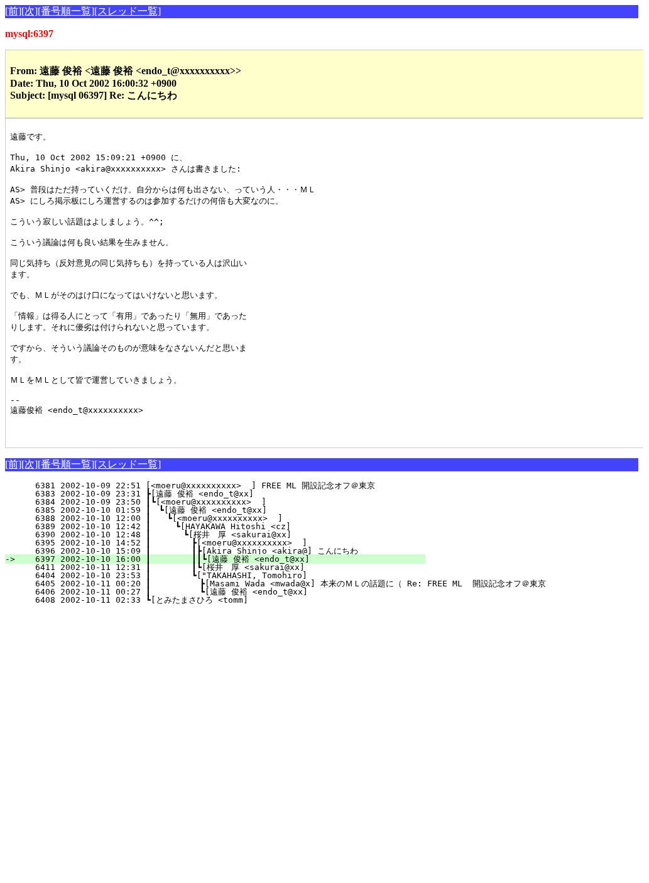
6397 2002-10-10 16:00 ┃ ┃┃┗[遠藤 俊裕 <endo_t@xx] (222, 559)
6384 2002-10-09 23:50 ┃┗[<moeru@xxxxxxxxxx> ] (236, 502)
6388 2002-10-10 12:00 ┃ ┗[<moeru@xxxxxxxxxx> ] (234, 518)
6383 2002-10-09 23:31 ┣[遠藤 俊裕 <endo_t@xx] (235, 493)
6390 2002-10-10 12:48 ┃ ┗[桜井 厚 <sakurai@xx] (228, 534)
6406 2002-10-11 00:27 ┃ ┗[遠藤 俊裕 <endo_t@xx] (227, 591)
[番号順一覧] (66, 11)
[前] (13, 11)
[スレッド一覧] (127, 11)
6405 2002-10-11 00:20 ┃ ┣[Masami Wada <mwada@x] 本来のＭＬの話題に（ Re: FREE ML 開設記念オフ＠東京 (283, 583)
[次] (29, 11)
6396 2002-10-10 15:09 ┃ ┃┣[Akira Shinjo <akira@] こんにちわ (224, 551)
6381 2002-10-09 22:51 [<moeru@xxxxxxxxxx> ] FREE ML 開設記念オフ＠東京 (232, 485)
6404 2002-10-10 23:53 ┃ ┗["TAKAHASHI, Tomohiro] (231, 575)
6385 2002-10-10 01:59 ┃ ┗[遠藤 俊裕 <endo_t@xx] (231, 510)
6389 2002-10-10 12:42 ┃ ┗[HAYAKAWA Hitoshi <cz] (233, 526)
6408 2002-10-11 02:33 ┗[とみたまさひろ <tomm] (232, 600)
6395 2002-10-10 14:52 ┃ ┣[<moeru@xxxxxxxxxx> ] (231, 542)
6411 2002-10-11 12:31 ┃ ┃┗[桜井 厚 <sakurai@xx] (225, 567)
